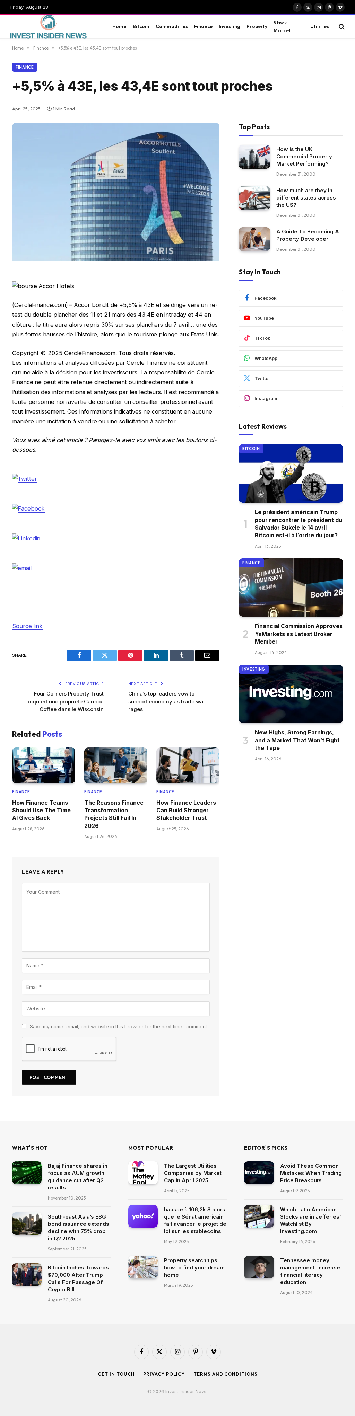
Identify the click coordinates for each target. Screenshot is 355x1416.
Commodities (172, 26)
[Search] (341, 26)
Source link (27, 625)
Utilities (319, 26)
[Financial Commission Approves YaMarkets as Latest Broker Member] (291, 587)
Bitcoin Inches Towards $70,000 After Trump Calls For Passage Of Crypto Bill (78, 1278)
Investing (229, 26)
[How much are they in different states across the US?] (254, 198)
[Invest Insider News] (53, 26)
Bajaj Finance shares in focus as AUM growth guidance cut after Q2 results (77, 1176)
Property (256, 26)
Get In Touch (116, 1374)
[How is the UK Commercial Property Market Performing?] (254, 157)
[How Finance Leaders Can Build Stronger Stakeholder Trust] (187, 765)
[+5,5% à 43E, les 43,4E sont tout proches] (115, 259)
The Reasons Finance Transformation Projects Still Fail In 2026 (114, 814)
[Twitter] (24, 478)
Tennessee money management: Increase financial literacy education (310, 1271)
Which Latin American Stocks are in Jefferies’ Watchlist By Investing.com (310, 1220)
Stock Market (282, 26)
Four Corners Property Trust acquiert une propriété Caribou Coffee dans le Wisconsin (65, 701)
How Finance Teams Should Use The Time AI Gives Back (41, 810)
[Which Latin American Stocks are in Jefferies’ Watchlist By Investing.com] (259, 1216)
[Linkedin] (26, 537)
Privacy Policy (164, 1374)
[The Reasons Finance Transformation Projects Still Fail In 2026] (115, 765)
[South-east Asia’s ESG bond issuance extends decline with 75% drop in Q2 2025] (27, 1223)
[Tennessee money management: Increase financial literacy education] (259, 1267)
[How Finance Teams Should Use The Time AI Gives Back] (43, 765)
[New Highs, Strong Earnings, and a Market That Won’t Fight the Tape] (291, 694)
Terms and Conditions (225, 1374)
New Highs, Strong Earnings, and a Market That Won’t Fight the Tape (297, 740)
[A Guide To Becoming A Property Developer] (254, 239)
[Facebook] (28, 507)
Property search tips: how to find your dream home (194, 1267)
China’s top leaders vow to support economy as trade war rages (166, 701)
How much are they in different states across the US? (306, 197)
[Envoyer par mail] (22, 567)
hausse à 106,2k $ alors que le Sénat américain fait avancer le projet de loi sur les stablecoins (195, 1220)
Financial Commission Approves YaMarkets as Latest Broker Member (299, 633)
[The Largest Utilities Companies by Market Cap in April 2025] (143, 1172)
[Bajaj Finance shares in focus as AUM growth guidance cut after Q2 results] (27, 1172)
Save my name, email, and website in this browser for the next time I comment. (119, 1026)
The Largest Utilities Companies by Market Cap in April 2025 (193, 1173)
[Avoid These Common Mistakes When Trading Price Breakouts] (259, 1172)
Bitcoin (141, 26)
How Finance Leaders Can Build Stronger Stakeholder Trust (186, 810)
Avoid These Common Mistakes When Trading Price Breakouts (311, 1173)
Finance (203, 26)
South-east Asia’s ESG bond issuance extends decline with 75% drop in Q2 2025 (78, 1227)
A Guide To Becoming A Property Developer (307, 235)
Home (119, 26)
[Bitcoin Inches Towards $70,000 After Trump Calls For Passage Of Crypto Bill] (27, 1274)
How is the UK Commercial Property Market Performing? (304, 156)
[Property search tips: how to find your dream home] (143, 1267)
